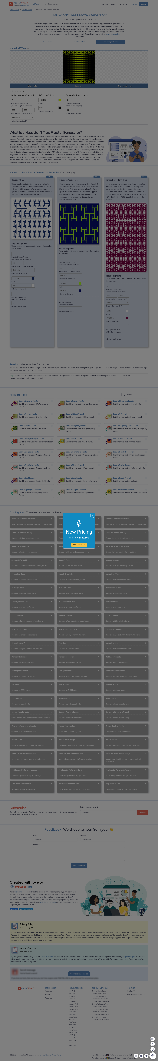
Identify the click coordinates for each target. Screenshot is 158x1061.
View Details (78, 545)
